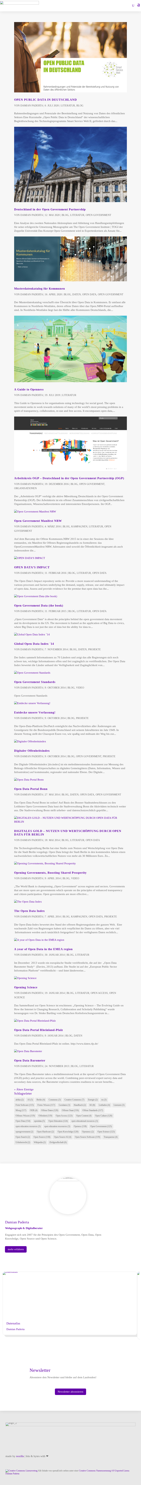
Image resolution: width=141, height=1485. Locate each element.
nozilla (20, 1456)
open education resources (28, 1126)
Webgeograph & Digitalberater (24, 1228)
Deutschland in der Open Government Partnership (50, 209)
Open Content (83, 1115)
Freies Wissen (46, 1105)
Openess (80, 1126)
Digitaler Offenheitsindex (32, 750)
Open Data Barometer (29, 1060)
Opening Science (25, 987)
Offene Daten (49, 1110)
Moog (21, 1110)
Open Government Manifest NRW (38, 520)
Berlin (41, 1099)
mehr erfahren (16, 1249)
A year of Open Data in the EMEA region (43, 949)
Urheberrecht (23, 1142)
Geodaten (64, 1105)
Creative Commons (74, 1099)
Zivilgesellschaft (58, 1142)
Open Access (99, 993)
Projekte (94, 649)
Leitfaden (104, 1105)
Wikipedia (40, 1142)
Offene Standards (92, 1110)
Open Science (106, 1131)
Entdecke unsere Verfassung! (34, 712)
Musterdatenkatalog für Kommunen (39, 288)
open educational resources (84, 1121)
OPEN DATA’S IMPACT (32, 567)
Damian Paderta (31, 105)
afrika (20, 1099)
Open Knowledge (68, 1131)
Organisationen (25, 488)
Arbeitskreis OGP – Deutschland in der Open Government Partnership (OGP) (69, 478)
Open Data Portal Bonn (31, 788)
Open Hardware (45, 1131)
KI (92, 1105)
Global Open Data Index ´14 (34, 643)
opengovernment (24, 1131)
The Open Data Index (29, 910)
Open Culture (103, 1115)
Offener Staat (70, 1110)
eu (103, 1099)
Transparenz (111, 1137)
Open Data (89, 294)
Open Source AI (62, 1137)
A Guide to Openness (29, 389)
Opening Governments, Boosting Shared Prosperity (50, 872)
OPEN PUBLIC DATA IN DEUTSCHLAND (45, 99)
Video (80, 687)
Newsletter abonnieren (70, 1391)
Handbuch (80, 1105)
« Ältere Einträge (24, 1089)
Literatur (68, 105)
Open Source (42, 1137)
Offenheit (45, 1115)
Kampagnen (79, 526)
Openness (88, 1131)
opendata (39, 1121)
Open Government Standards (34, 682)
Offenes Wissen (25, 1115)
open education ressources (57, 1126)
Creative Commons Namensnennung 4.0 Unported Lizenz (104, 1470)
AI (30, 1099)
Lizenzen (119, 1105)
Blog (79, 105)
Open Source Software (87, 1137)
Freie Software (25, 1105)
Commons (55, 1099)
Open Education (58, 1121)
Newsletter (40, 1370)
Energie (93, 1099)
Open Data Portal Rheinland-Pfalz (38, 1030)
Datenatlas (13, 1323)
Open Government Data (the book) (38, 605)
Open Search (23, 1137)
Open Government (98, 215)
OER (33, 1110)
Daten (76, 294)
